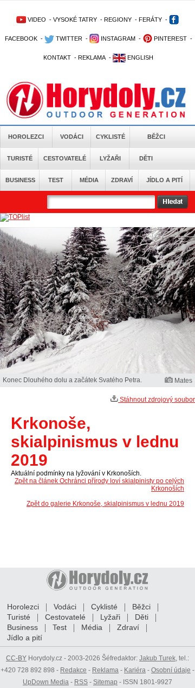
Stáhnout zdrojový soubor (156, 399)
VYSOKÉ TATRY (75, 19)
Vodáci (71, 136)
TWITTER (68, 38)
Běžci (156, 136)
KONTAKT (57, 57)
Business (20, 180)
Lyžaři (110, 158)
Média (89, 180)
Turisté (19, 158)
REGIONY (118, 19)
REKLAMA (92, 57)
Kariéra (135, 670)
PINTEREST (169, 38)
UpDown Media (46, 682)
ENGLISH (139, 57)
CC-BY (16, 658)
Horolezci (26, 136)
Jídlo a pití (164, 180)
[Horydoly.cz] (97, 97)
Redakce (73, 670)
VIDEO (36, 19)
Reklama (105, 670)
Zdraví (122, 180)
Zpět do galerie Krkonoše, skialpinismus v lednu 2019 (105, 503)
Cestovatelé (64, 158)
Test (55, 180)
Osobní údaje (171, 670)
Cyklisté (110, 136)
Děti (146, 158)
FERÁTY (150, 19)
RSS (81, 682)
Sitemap (105, 682)
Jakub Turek (157, 658)
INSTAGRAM (117, 38)
